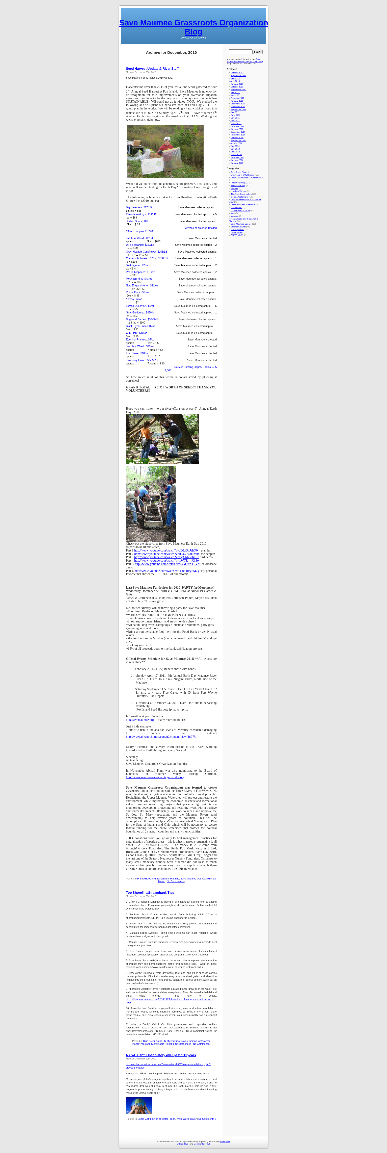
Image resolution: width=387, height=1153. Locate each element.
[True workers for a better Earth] (162, 462)
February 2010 (237, 157)
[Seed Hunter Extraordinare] (165, 177)
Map (179, 1119)
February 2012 (237, 98)
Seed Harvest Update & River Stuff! (153, 68)
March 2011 (236, 123)
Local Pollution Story (240, 210)
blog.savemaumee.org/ (140, 719)
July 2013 (235, 78)
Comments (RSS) (202, 1144)
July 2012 (235, 92)
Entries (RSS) (183, 1144)
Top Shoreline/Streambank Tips (150, 892)
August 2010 (236, 143)
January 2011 (237, 129)
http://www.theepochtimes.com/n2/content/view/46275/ (161, 736)
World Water (190, 1119)
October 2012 (237, 87)
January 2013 (237, 84)
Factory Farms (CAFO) (241, 183)
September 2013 (238, 75)
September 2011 (238, 109)
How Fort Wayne (238, 191)
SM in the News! (238, 227)
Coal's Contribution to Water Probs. (156, 1119)
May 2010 (235, 149)
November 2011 (238, 106)
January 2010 (237, 160)
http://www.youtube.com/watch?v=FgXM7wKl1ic (166, 557)
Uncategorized (183, 1044)
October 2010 (237, 137)
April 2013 (235, 81)
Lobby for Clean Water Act (243, 205)
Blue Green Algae (152, 1041)
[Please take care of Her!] (139, 1113)
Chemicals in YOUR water (242, 175)
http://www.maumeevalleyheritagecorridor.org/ (155, 777)
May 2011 (235, 118)
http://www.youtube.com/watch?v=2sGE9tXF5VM (168, 564)
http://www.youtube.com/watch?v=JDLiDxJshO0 (166, 550)
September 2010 (238, 140)
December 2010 (238, 132)
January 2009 (237, 163)
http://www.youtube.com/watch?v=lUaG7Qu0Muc (166, 554)
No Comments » (176, 881)
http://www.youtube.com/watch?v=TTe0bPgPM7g (166, 570)
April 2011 (235, 121)
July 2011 (235, 112)
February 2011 (237, 126)
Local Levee (236, 207)
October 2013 (237, 73)
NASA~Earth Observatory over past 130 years (161, 1055)
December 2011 (238, 104)
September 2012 (238, 89)
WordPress (225, 1142)
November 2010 (238, 135)
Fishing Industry (238, 185)
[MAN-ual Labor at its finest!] (151, 541)
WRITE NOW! (237, 235)
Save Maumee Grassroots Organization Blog (193, 27)
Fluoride (234, 188)
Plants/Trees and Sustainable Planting (158, 878)
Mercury (234, 216)
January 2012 (237, 101)
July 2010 (235, 146)
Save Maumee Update (192, 878)
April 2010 (235, 152)
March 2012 (236, 95)
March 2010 (236, 154)
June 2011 (235, 115)
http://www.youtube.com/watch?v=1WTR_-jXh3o (166, 560)
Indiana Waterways (199, 1041)
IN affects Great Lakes (176, 1041)
